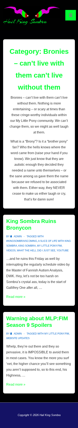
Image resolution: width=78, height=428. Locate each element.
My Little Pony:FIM (49, 245)
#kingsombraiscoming (21, 241)
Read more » (15, 297)
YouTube (63, 250)
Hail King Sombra (25, 21)
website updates (18, 338)
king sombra (27, 245)
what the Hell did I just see (36, 250)
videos (11, 250)
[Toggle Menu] (70, 15)
